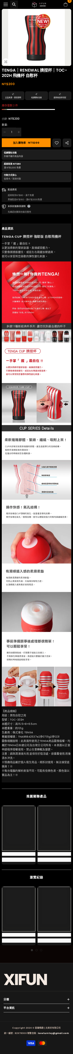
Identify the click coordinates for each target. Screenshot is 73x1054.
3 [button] (41, 950)
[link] (18, 854)
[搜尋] (14, 4)
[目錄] (6, 4)
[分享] (67, 143)
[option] (36, 37)
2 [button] (36, 950)
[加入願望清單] (56, 143)
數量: (5, 125)
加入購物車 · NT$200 (26, 142)
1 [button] (32, 950)
